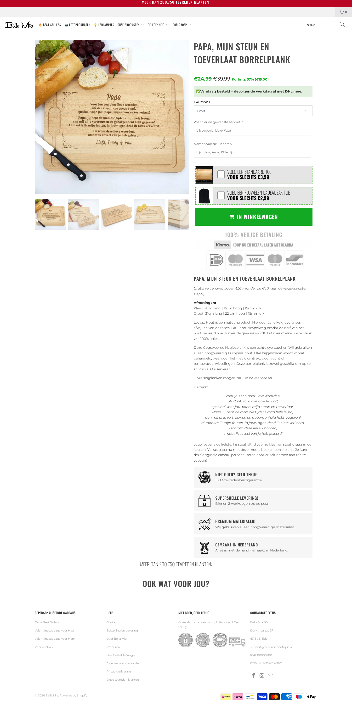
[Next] (184, 117)
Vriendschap (44, 647)
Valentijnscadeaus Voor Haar (55, 630)
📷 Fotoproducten (77, 25)
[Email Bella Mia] (270, 676)
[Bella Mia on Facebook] (253, 676)
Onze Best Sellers (47, 622)
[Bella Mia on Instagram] (262, 676)
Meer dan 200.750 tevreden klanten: (176, 564)
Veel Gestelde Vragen (121, 655)
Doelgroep (180, 25)
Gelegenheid (156, 25)
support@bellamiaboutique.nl (271, 647)
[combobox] (325, 25)
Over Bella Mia (117, 638)
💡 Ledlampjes (104, 25)
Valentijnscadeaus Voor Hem (55, 638)
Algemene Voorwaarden (124, 663)
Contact (112, 622)
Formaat (202, 102)
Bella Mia (51, 695)
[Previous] (39, 117)
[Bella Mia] (19, 25)
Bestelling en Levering (122, 630)
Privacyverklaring (119, 671)
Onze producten (129, 25)
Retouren (113, 647)
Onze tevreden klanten (123, 679)
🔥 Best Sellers (49, 25)
